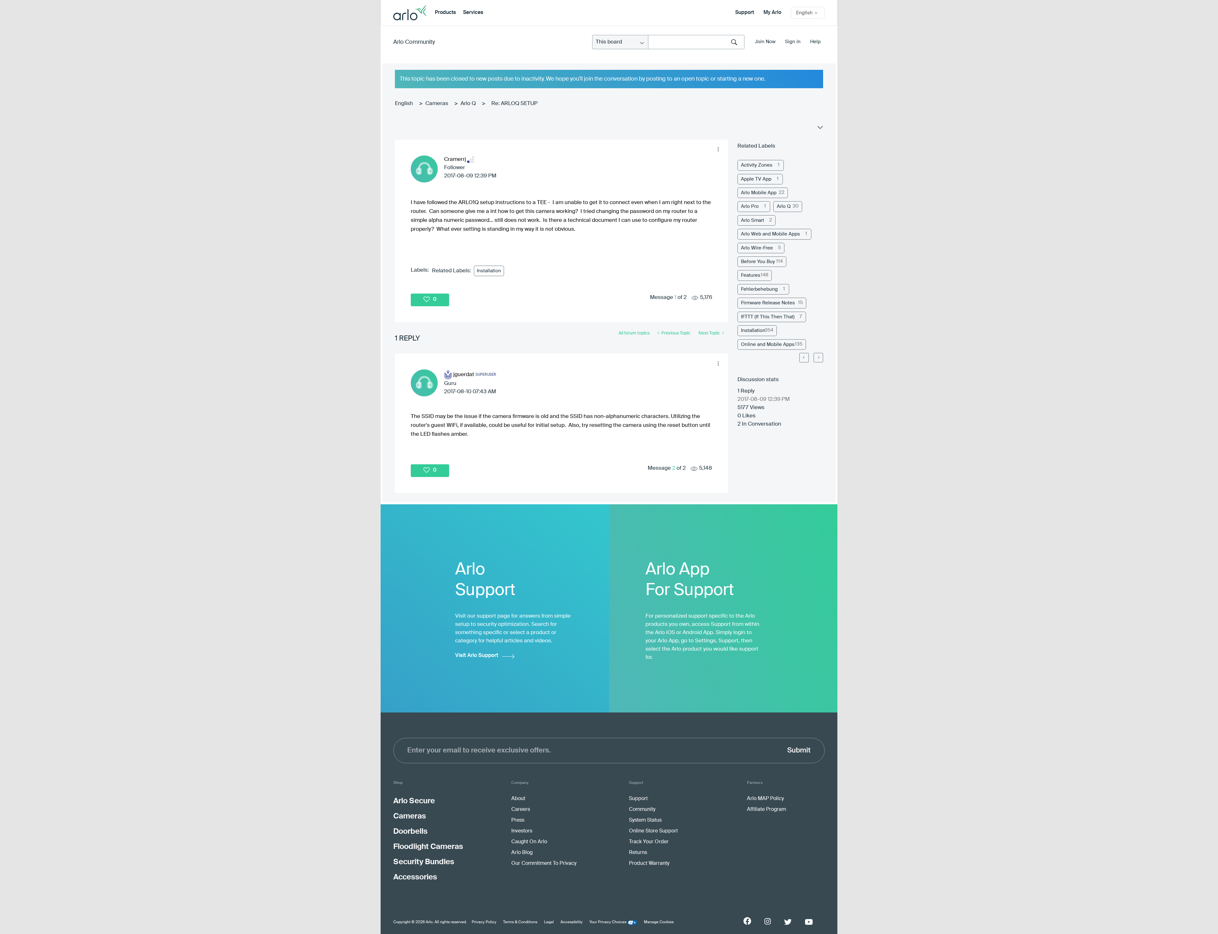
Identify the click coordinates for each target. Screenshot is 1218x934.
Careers (520, 809)
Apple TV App (756, 179)
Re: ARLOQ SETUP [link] (514, 103)
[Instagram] (767, 921)
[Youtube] (809, 922)
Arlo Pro (750, 206)
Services (473, 12)
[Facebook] (747, 921)
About (518, 798)
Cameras (436, 103)
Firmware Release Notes (768, 303)
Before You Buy (758, 261)
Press (517, 820)
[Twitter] (788, 922)
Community (642, 809)
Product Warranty (649, 863)
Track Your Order (649, 842)
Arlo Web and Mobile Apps (770, 234)
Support (744, 12)
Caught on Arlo (529, 842)
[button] (718, 149)
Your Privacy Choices (607, 922)
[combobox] (696, 42)
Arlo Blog (522, 852)
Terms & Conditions (520, 922)
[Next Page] (818, 357)
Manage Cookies (659, 922)
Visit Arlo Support (476, 655)
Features (750, 275)
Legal (549, 922)
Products (445, 12)
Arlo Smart (752, 220)
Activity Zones (756, 165)
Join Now (765, 41)
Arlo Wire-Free (757, 248)
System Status (645, 820)
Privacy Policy (484, 922)
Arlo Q (468, 103)
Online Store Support (653, 831)
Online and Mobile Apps (768, 344)
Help (815, 41)
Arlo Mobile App (758, 192)
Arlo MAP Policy (765, 798)
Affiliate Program (766, 809)
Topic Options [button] (819, 129)
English (404, 103)
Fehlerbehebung (759, 289)
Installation (489, 270)
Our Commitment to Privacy (543, 863)
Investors (521, 831)
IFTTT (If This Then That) (768, 317)
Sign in (793, 41)
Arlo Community (414, 42)
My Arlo (772, 12)
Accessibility (571, 922)
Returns (638, 852)
